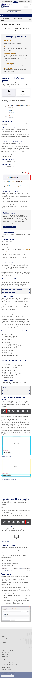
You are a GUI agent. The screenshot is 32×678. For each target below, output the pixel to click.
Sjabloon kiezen (8, 40)
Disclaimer (3, 642)
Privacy (3, 640)
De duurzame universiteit (7, 650)
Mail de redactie (5, 638)
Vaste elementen (9, 47)
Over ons (3, 648)
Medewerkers (15, 1)
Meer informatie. (25, 674)
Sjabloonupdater (9, 227)
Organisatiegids (22, 1)
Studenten (10, 1)
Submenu (4, 21)
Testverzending (8, 68)
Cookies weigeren (21, 676)
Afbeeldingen (5, 390)
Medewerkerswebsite (5, 18)
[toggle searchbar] (30, 4)
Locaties (3, 636)
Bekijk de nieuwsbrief (6, 669)
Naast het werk (4, 656)
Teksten (4, 387)
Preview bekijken (8, 63)
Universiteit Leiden (4, 1)
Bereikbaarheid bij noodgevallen (8, 662)
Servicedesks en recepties (7, 634)
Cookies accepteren (7, 676)
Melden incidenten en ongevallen (9, 664)
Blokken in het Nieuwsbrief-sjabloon (12, 289)
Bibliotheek (27, 1)
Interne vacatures (5, 652)
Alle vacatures (4, 654)
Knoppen (4, 393)
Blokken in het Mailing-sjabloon (10, 292)
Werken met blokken (9, 53)
